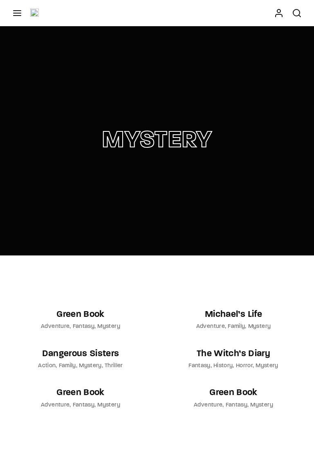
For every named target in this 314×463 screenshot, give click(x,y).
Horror (244, 366)
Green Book (80, 314)
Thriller (114, 366)
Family (236, 326)
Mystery (108, 326)
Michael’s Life (233, 314)
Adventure (55, 326)
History (223, 366)
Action (47, 366)
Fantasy (83, 326)
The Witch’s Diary (233, 354)
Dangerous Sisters (80, 354)
